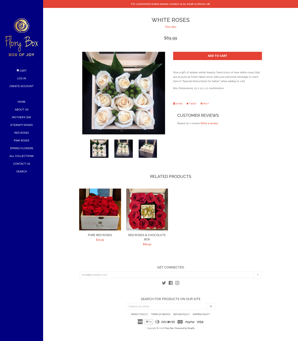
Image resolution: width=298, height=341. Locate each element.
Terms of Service (160, 314)
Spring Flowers (21, 148)
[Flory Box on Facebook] (170, 283)
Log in (21, 78)
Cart (23, 70)
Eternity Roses (21, 125)
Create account (21, 86)
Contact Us (21, 163)
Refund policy (181, 314)
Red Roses (21, 132)
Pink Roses (21, 140)
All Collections (21, 156)
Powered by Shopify (185, 328)
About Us (21, 109)
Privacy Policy (139, 314)
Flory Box (170, 26)
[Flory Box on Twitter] (164, 283)
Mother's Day (21, 117)
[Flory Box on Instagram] (177, 283)
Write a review (209, 123)
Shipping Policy (201, 314)
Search (21, 171)
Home (22, 101)
